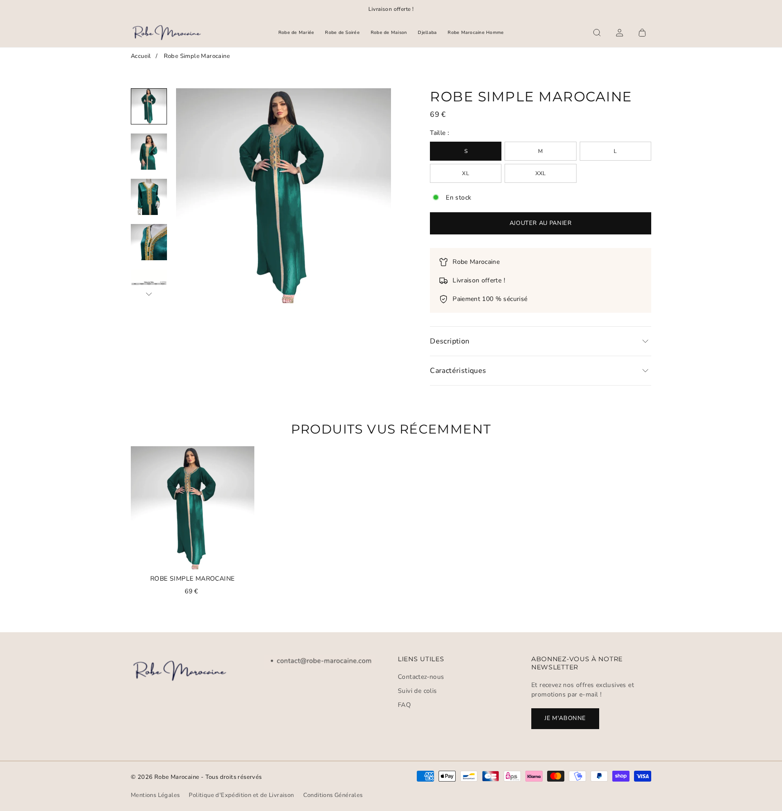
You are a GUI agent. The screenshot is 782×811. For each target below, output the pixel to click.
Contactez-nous (421, 677)
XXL (540, 173)
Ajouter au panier (541, 223)
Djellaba (427, 32)
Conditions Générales (333, 795)
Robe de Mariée (296, 32)
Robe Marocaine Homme (476, 32)
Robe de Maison (389, 32)
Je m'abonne (565, 718)
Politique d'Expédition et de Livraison (241, 795)
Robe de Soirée (342, 32)
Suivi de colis (417, 691)
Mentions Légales (155, 795)
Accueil (141, 56)
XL (465, 173)
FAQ (404, 705)
